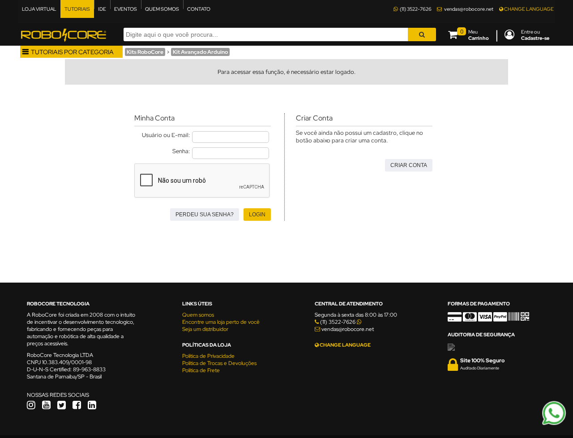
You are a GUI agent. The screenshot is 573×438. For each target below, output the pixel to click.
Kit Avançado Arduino (200, 52)
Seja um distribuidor (205, 329)
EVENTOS (125, 9)
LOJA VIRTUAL (39, 9)
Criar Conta (408, 165)
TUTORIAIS (77, 9)
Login (257, 214)
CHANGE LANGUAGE (528, 9)
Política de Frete (201, 370)
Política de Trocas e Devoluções (219, 363)
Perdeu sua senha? (204, 214)
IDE (102, 9)
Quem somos (198, 314)
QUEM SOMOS (162, 9)
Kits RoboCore (145, 52)
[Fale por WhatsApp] (554, 424)
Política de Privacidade (208, 356)
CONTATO (198, 9)
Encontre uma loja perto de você (221, 322)
